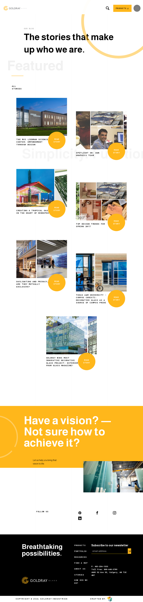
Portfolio (80, 551)
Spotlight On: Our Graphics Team (87, 154)
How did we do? (81, 581)
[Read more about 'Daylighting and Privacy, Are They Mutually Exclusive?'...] (41, 258)
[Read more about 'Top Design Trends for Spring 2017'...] (101, 201)
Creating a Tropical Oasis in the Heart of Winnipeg (33, 211)
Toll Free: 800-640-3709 (104, 569)
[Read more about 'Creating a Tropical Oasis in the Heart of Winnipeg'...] (41, 187)
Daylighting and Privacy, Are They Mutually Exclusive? (32, 284)
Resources (80, 557)
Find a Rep (81, 563)
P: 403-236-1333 (99, 566)
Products (80, 545)
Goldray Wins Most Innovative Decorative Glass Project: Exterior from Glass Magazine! (62, 362)
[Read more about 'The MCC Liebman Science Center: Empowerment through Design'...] (41, 116)
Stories (79, 575)
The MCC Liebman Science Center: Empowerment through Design (32, 142)
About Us (79, 569)
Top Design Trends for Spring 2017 (90, 225)
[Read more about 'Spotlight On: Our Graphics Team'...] (101, 130)
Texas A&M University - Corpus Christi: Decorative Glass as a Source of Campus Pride (91, 299)
